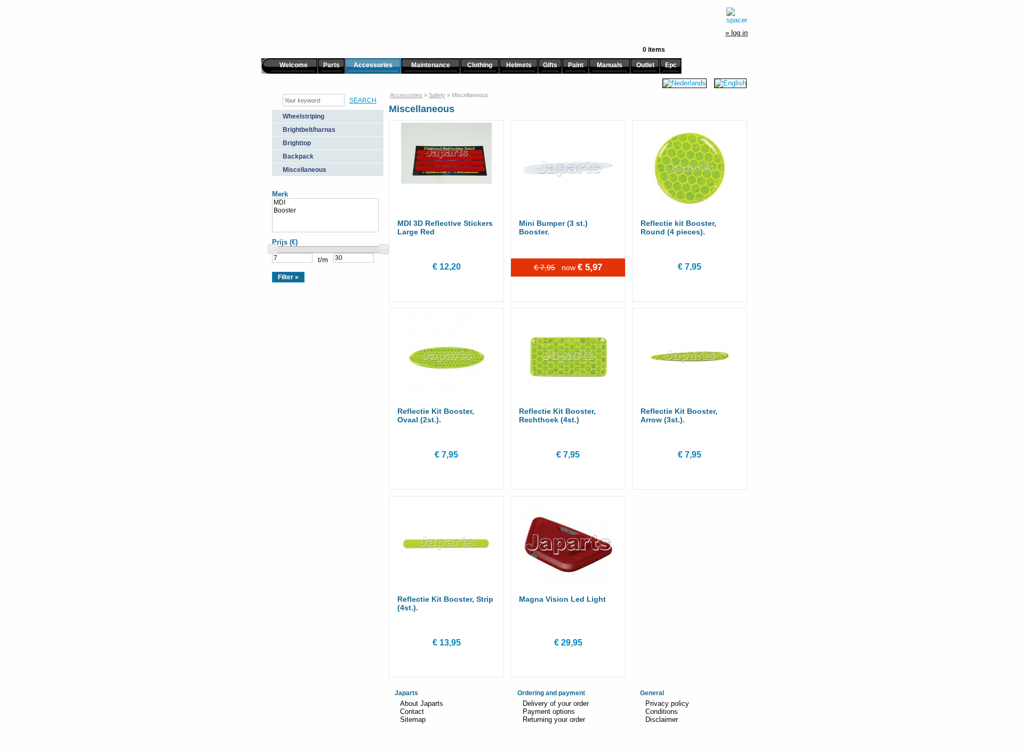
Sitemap (413, 719)
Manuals (609, 65)
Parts (331, 65)
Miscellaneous (304, 170)
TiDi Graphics (329, 723)
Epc (671, 65)
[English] (730, 83)
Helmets (519, 65)
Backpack (298, 156)
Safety (437, 95)
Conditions (661, 711)
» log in (736, 33)
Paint (575, 65)
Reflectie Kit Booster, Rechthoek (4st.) (557, 415)
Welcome (293, 65)
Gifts (550, 65)
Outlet (645, 65)
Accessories (373, 65)
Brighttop (297, 143)
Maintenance (430, 65)
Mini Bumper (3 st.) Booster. (553, 227)
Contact (412, 711)
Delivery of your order (556, 703)
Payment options (549, 711)
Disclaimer (661, 719)
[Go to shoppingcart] (737, 15)
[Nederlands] (684, 83)
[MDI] (325, 203)
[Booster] (325, 211)
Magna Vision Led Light (562, 599)
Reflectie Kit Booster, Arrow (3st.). (679, 415)
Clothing (479, 65)
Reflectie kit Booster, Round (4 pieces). (678, 227)
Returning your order (554, 719)
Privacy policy (667, 703)
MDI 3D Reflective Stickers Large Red (445, 227)
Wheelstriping (303, 116)
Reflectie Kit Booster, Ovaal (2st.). (435, 415)
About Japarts (421, 703)
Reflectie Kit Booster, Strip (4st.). (445, 603)
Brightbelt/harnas (309, 129)
